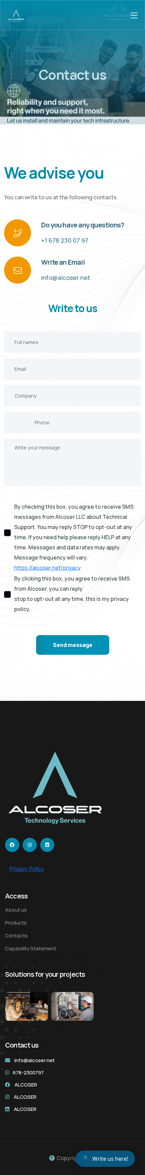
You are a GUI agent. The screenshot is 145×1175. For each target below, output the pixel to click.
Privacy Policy (26, 868)
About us (16, 909)
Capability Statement (30, 948)
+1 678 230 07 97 (64, 240)
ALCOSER (25, 1084)
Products (16, 922)
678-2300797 (28, 1072)
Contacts (16, 935)
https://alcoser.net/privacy (47, 567)
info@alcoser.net (65, 278)
